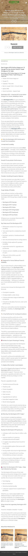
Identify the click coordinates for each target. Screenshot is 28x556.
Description (4, 61)
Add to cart (17, 47)
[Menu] (2, 2)
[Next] (27, 540)
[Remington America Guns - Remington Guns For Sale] (14, 2)
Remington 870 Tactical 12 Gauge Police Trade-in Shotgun (7, 545)
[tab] (14, 61)
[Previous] (1, 540)
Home (6, 17)
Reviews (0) (4, 63)
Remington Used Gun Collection (16, 18)
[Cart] (26, 2)
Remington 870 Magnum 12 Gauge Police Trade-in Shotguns (21, 545)
